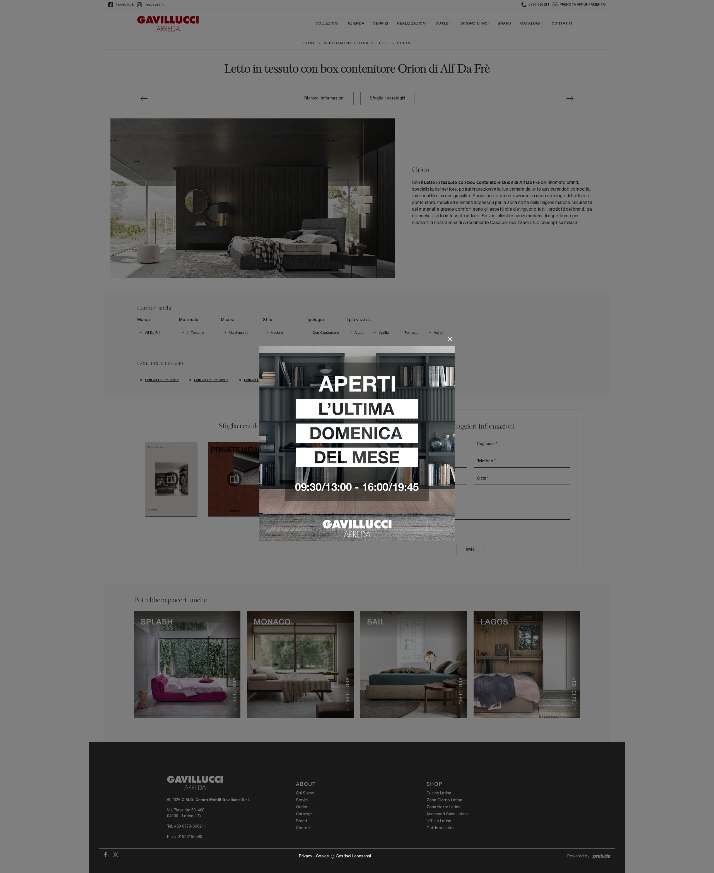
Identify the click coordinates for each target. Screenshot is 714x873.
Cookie (322, 856)
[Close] (450, 339)
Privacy (305, 856)
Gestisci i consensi (353, 856)
